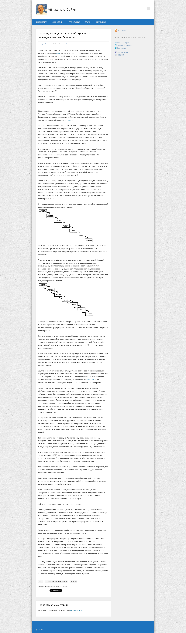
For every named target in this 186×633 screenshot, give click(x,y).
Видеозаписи (121, 48)
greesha (44, 44)
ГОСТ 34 (90, 379)
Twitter (135, 8)
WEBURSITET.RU (122, 52)
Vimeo (139, 8)
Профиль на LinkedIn (124, 45)
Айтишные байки (62, 9)
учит (58, 53)
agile (40, 581)
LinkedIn (144, 8)
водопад (74, 581)
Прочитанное (74, 22)
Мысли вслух (41, 22)
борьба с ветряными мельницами (57, 581)
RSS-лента (121, 30)
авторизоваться (76, 610)
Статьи (87, 22)
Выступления (101, 22)
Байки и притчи (58, 22)
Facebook (130, 8)
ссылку (69, 120)
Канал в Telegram (122, 43)
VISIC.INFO (120, 55)
